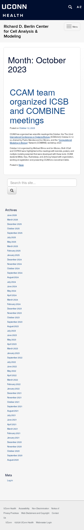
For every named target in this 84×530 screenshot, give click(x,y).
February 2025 (14, 250)
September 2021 (14, 406)
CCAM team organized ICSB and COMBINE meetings (39, 106)
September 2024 (14, 272)
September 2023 (14, 321)
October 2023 (13, 317)
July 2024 (11, 281)
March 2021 (12, 428)
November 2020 (14, 446)
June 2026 (12, 215)
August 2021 (13, 410)
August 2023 (13, 326)
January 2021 (13, 437)
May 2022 (11, 370)
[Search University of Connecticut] (70, 7)
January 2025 (13, 255)
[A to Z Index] (79, 7)
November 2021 (14, 397)
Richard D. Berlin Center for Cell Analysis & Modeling (26, 31)
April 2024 (12, 295)
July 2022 (11, 361)
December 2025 (14, 224)
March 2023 (12, 348)
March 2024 (12, 299)
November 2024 (14, 263)
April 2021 (12, 424)
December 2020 (14, 442)
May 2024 (11, 290)
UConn (9, 522)
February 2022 (14, 384)
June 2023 (12, 335)
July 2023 (11, 330)
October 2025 (13, 228)
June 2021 (12, 419)
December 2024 (14, 259)
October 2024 (13, 268)
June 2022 (12, 366)
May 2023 (11, 339)
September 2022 (14, 357)
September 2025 (14, 232)
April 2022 (12, 375)
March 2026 (12, 219)
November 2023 (14, 312)
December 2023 (14, 308)
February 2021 (14, 433)
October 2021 (13, 401)
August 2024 (13, 277)
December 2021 (14, 393)
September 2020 (14, 455)
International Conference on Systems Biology (30, 136)
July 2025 (11, 237)
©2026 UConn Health (24, 522)
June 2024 (12, 286)
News (21, 164)
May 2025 (11, 241)
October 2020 (13, 450)
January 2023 (13, 353)
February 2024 (14, 304)
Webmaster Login (44, 522)
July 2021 (11, 415)
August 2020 (13, 459)
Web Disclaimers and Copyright (35, 513)
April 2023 (12, 344)
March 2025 (12, 246)
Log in (10, 480)
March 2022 (12, 379)
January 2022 (13, 388)
